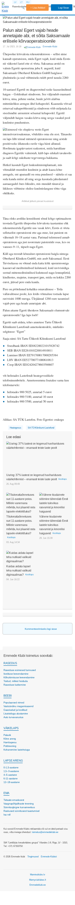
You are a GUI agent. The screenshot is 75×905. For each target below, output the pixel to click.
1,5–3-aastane (11, 771)
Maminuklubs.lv (37, 874)
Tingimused (33, 856)
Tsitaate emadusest (13, 800)
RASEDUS (10, 663)
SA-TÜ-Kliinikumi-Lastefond (41, 427)
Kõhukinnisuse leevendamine (19, 677)
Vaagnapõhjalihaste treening (18, 803)
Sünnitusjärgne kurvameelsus (19, 807)
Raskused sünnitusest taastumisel (21, 811)
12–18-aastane (11, 782)
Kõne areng (9, 738)
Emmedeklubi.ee (37, 885)
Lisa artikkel (39, 7)
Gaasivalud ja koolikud (15, 709)
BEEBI (7, 695)
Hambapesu (9, 742)
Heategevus (15, 427)
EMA (6, 793)
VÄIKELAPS (11, 728)
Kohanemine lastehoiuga (16, 749)
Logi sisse (63, 7)
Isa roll (6, 814)
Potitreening (9, 746)
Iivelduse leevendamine (15, 673)
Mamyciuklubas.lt (37, 879)
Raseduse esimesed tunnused (19, 670)
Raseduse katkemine (14, 684)
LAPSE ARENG (13, 760)
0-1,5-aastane (10, 767)
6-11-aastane (10, 778)
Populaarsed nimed (13, 702)
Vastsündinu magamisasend (18, 706)
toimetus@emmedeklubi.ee (45, 832)
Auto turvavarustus (13, 717)
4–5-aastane (10, 774)
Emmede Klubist (49, 856)
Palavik (7, 735)
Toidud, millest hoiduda (15, 681)
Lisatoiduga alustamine (15, 713)
